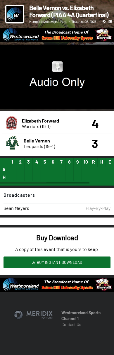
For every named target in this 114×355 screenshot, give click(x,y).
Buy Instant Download (59, 262)
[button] (10, 98)
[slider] (57, 87)
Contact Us (71, 324)
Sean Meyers (16, 208)
